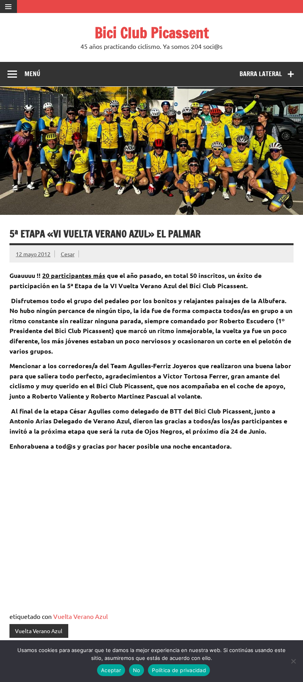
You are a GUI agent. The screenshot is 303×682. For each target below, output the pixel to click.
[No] (293, 661)
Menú (32, 73)
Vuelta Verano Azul (80, 616)
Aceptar (111, 670)
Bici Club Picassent (152, 32)
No (136, 670)
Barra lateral (260, 73)
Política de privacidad (179, 670)
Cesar (68, 253)
